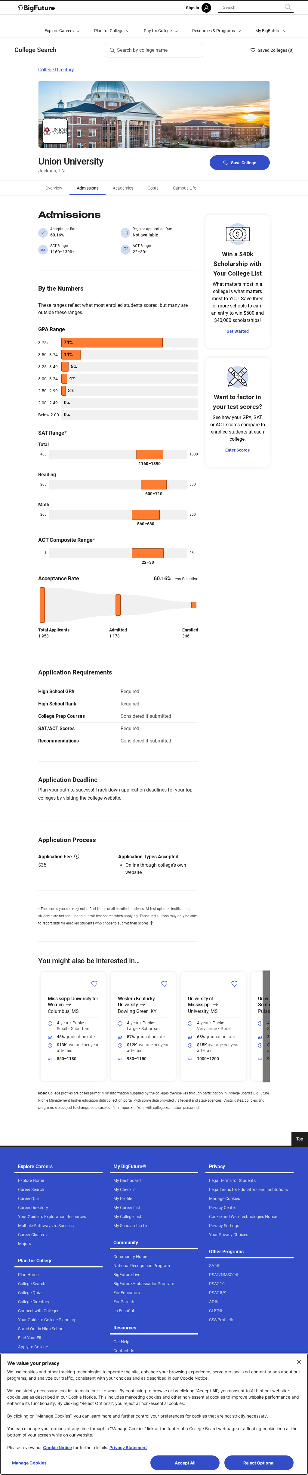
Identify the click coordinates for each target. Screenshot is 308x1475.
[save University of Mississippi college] (234, 984)
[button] (41, 1026)
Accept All (185, 1462)
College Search (35, 50)
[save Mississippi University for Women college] (94, 984)
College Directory (56, 70)
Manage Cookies (29, 1462)
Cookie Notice (57, 1447)
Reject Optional (259, 1462)
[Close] (299, 1362)
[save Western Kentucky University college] (164, 984)
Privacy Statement (128, 1447)
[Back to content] (151, 923)
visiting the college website (91, 798)
